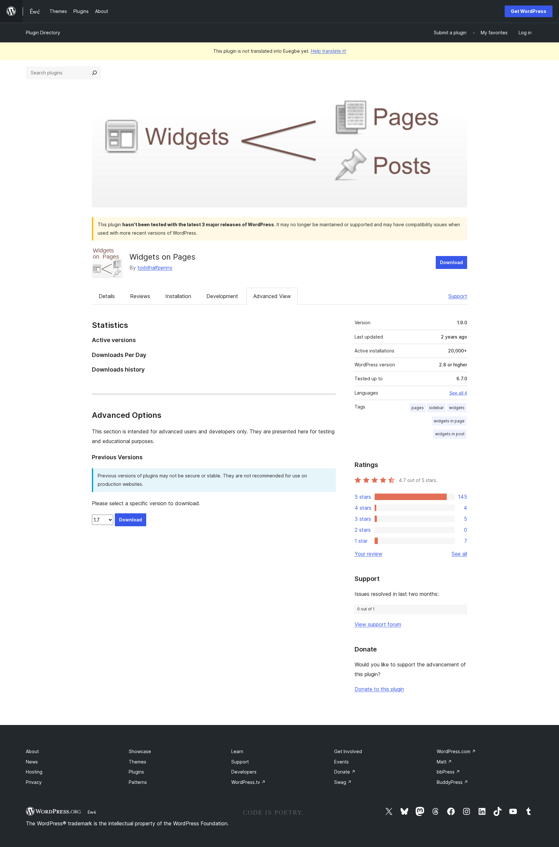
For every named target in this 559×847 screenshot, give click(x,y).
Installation (178, 296)
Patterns (138, 782)
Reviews (140, 296)
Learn (237, 751)
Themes (137, 761)
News (32, 761)
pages (417, 407)
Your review (368, 554)
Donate (345, 772)
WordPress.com (456, 751)
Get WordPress (528, 11)
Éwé (92, 812)
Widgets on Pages (162, 257)
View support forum (378, 624)
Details (107, 296)
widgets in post (450, 433)
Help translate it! (328, 51)
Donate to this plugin (379, 689)
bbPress (448, 772)
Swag (343, 782)
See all (459, 554)
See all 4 (458, 393)
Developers (244, 772)
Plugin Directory (43, 32)
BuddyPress (452, 782)
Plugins (136, 772)
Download (451, 262)
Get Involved (348, 751)
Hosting (34, 772)
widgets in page (449, 420)
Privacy (34, 782)
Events (341, 761)
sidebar (436, 407)
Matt (444, 761)
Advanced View (272, 296)
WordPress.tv (248, 782)
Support (457, 296)
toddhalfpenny (154, 267)
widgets (457, 407)
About (32, 751)
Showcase (140, 751)
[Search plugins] (94, 72)
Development (222, 296)
